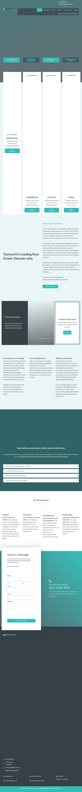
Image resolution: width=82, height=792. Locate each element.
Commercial (68, 10)
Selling (76, 10)
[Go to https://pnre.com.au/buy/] (41, 340)
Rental (59, 10)
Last (23, 583)
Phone (9, 594)
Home (39, 10)
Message (10, 601)
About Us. (46, 10)
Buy (53, 10)
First (8, 583)
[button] (12, 151)
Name (9, 575)
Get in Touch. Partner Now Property (68, 13)
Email (9, 586)
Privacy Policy (56, 788)
